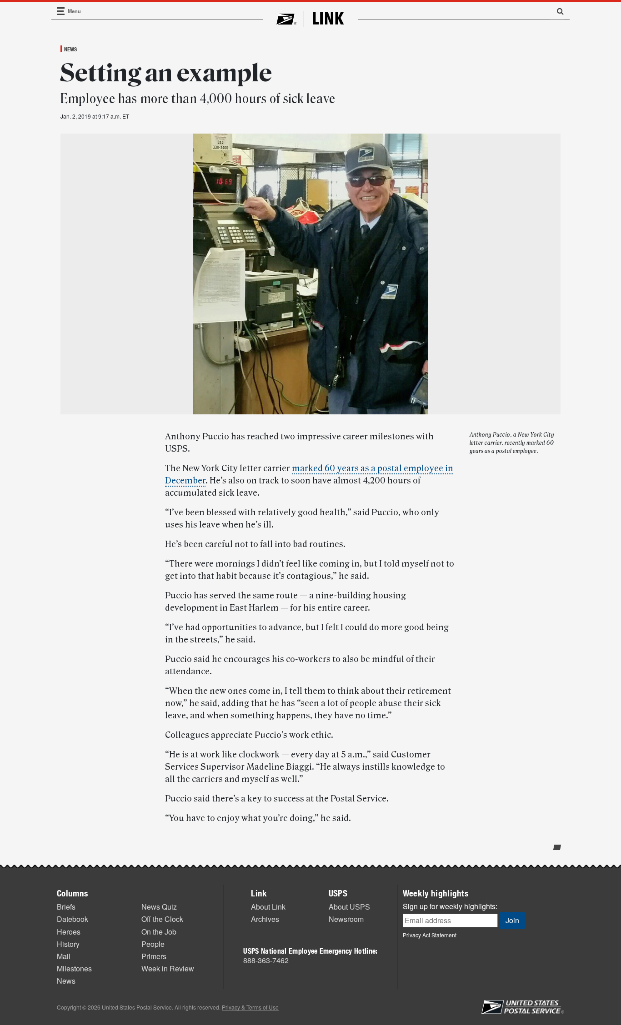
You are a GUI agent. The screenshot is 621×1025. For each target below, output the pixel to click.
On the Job (158, 931)
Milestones (74, 968)
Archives (265, 919)
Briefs (66, 906)
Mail (63, 956)
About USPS (349, 906)
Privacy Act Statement (429, 935)
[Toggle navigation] (61, 11)
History (68, 944)
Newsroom (346, 919)
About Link (268, 906)
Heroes (68, 931)
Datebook (72, 919)
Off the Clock (162, 919)
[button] (557, 11)
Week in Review (167, 968)
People (153, 944)
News (70, 49)
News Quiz (159, 906)
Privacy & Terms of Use (250, 1007)
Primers (153, 956)
